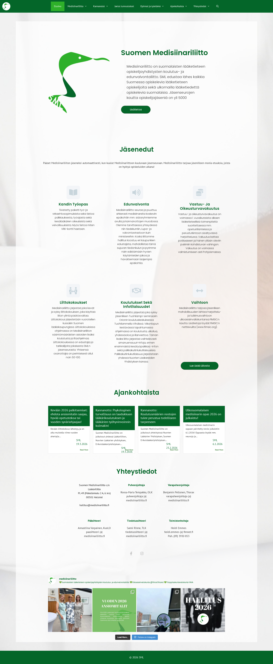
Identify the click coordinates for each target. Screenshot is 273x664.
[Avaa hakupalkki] (217, 6)
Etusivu (57, 6)
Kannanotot (99, 6)
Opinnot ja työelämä (150, 6)
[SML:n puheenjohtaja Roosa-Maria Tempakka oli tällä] (70, 610)
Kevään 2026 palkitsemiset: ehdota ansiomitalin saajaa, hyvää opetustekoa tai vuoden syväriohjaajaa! (69, 416)
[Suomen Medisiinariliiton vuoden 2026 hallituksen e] (203, 610)
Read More (84, 450)
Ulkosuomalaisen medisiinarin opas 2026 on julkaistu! (203, 414)
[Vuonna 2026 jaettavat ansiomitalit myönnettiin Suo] (114, 610)
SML (78, 440)
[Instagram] (142, 553)
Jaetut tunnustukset (124, 6)
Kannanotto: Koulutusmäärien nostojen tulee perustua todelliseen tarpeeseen (158, 416)
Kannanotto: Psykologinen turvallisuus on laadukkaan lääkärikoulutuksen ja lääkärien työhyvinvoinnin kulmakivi (114, 418)
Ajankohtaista (177, 6)
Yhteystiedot (200, 6)
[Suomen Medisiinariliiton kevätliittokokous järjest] (159, 610)
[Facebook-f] (131, 553)
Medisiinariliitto (75, 6)
